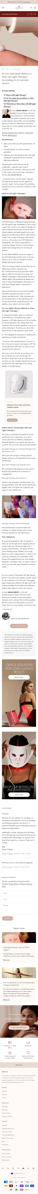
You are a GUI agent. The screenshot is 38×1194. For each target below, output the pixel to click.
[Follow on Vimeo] (33, 1168)
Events (4, 1098)
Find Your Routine (19, 1028)
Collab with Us (6, 1113)
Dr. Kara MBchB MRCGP (13, 175)
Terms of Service (26, 884)
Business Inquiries (7, 1116)
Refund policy (6, 1160)
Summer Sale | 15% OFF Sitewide (9, 14)
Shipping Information (8, 1128)
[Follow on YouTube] (23, 1168)
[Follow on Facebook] (3, 1168)
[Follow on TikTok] (28, 1168)
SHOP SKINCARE (19, 626)
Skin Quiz (5, 1110)
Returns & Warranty (7, 1138)
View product (12, 420)
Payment (4, 1125)
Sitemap (4, 1094)
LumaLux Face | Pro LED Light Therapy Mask (18, 406)
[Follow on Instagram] (13, 1168)
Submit (7, 918)
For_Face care (16, 69)
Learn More (26, 2)
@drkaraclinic (12, 135)
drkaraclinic (29, 133)
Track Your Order (7, 1132)
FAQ (3, 1141)
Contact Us (5, 1145)
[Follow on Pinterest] (18, 1168)
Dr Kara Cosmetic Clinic (10, 133)
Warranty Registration (8, 1135)
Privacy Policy (13, 884)
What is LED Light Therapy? (16, 95)
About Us (4, 1091)
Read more (6, 960)
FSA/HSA (5, 1107)
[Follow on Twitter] (8, 1168)
